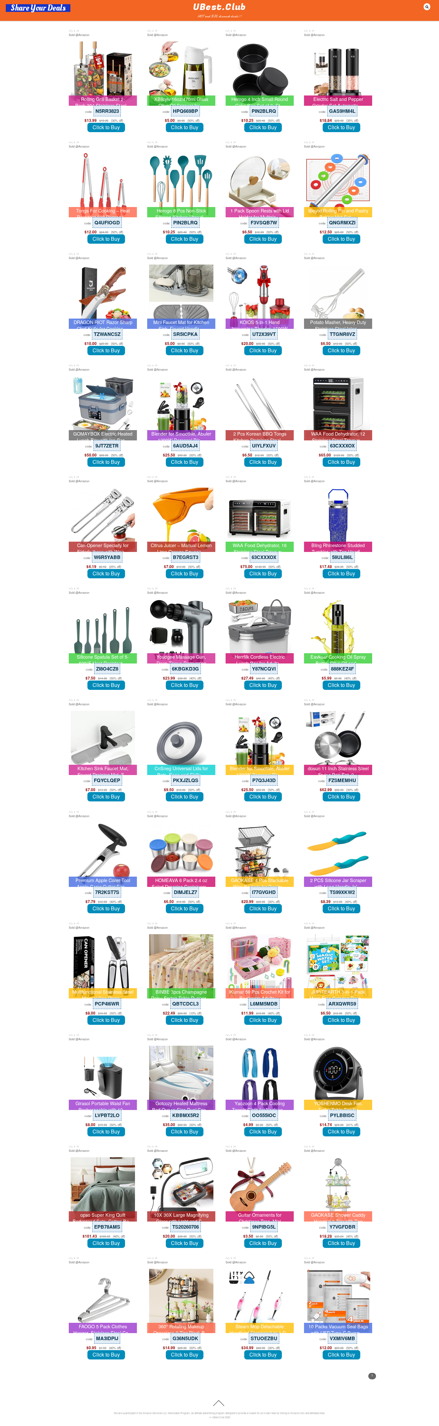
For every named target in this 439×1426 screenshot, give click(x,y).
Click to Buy (106, 127)
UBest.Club (218, 1417)
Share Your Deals (38, 8)
